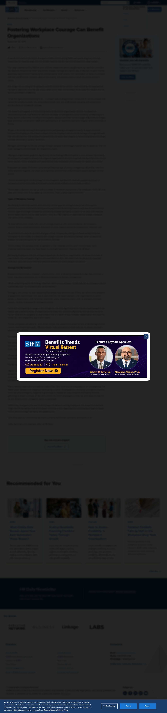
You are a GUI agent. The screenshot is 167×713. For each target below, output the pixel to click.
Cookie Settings (109, 706)
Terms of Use (49, 710)
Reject (128, 706)
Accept (147, 706)
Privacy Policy (62, 710)
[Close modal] (146, 336)
